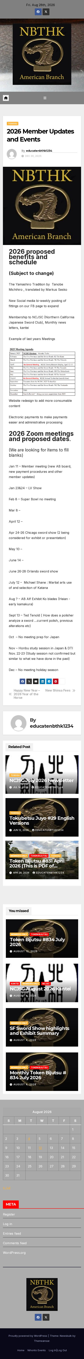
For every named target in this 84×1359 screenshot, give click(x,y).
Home (20, 1350)
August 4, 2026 (24, 995)
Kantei (15, 983)
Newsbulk (66, 1335)
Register (9, 1214)
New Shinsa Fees (57, 690)
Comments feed (15, 1243)
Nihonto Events (37, 1350)
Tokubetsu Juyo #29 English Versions (41, 820)
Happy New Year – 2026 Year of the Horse (27, 694)
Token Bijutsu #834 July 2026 (37, 942)
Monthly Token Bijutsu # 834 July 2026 (38, 1075)
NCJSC (46, 983)
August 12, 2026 (25, 951)
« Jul (6, 1188)
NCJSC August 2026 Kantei (40, 989)
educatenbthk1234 (39, 150)
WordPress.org (14, 1253)
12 (40, 1148)
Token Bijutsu (38, 856)
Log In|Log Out (58, 1350)
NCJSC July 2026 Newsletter (41, 780)
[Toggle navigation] (44, 98)
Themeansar (41, 1340)
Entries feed (12, 1233)
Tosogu (12, 123)
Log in (7, 1224)
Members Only (19, 856)
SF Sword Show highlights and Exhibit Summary (39, 1030)
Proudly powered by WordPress (28, 1335)
